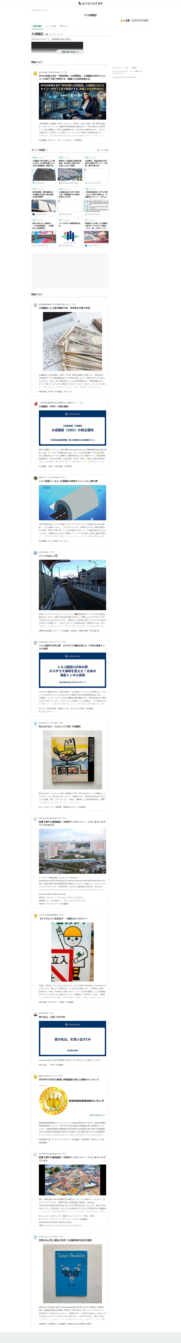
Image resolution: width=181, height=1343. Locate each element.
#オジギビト (53, 1002)
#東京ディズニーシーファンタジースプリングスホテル (60, 1225)
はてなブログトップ (119, 73)
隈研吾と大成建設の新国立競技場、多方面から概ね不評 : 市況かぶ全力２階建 (70, 163)
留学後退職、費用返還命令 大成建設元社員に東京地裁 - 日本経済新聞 (44, 194)
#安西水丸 (43, 1324)
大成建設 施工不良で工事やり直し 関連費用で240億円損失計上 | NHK (69, 194)
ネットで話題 (50, 26)
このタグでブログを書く (140, 20)
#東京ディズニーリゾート (49, 904)
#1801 (50, 466)
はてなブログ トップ (40, 10)
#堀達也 (74, 631)
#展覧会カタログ (69, 807)
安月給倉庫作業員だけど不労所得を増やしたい (54, 304)
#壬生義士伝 (94, 631)
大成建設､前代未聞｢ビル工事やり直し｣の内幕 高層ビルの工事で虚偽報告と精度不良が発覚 (44, 163)
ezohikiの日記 (43, 552)
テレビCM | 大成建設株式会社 (69, 224)
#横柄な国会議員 (45, 631)
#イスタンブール (45, 711)
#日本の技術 (51, 708)
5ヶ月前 (64, 72)
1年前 (73, 304)
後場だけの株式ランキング (48, 1076)
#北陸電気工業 (44, 1139)
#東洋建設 (43, 391)
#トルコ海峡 (53, 541)
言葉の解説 (37, 26)
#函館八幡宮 (83, 631)
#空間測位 (78, 140)
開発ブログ (139, 71)
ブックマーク (38, 157)
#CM (52, 1065)
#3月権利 (68, 466)
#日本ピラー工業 (97, 1139)
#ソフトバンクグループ (61, 1139)
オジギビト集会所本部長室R (48, 915)
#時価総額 (43, 1143)
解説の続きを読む (69, 52)
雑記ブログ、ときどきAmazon (49, 477)
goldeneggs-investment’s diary (49, 72)
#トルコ (42, 708)
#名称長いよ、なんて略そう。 (50, 900)
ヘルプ (131, 71)
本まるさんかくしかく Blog (48, 723)
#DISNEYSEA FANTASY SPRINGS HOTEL (55, 1222)
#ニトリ (57, 631)
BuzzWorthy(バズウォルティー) (49, 642)
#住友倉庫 (85, 1139)
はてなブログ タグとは (120, 71)
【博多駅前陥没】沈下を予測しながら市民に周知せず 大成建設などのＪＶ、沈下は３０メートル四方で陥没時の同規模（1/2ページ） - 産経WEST (96, 194)
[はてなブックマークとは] (46, 150)
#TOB (50, 391)
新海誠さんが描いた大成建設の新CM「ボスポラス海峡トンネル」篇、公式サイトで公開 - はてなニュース (96, 225)
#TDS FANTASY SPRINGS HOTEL (52, 894)
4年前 (64, 818)
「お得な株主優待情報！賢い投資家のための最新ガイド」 (58, 403)
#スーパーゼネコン (65, 140)
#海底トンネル (63, 708)
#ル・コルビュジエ (46, 807)
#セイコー (52, 140)
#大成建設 (43, 140)
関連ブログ (64, 26)
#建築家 (58, 807)
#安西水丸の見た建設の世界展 (79, 1324)
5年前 (60, 1076)
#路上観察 (43, 1002)
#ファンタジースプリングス (75, 900)
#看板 (62, 1002)
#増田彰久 (52, 1324)
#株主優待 (59, 466)
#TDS (92, 1216)
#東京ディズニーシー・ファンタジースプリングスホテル (61, 897)
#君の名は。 (44, 1065)
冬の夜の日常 (43, 1013)
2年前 (81, 403)
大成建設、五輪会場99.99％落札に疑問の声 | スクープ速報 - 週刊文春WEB (96, 163)
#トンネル (64, 541)
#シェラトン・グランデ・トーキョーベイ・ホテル (58, 1219)
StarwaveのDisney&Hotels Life (49, 818)
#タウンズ (68, 391)
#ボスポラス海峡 (77, 708)
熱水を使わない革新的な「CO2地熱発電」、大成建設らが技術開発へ (43, 225)
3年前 (64, 642)
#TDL (86, 1216)
